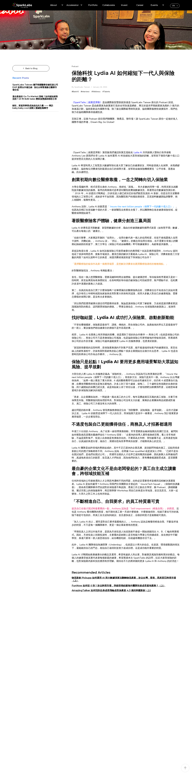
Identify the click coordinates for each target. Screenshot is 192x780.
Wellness (96, 91)
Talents (107, 91)
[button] (174, 6)
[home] (26, 5)
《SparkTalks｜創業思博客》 (87, 102)
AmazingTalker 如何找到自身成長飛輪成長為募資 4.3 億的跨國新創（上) (111, 590)
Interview (85, 91)
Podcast (75, 66)
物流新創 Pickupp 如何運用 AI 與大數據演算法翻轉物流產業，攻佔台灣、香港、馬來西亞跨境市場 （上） (124, 579)
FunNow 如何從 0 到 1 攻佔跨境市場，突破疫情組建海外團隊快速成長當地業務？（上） (118, 585)
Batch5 (76, 91)
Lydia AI (138, 152)
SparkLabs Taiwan (82, 87)
